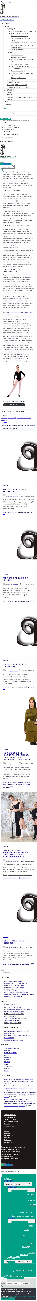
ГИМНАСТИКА (8, 132)
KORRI (6, 1059)
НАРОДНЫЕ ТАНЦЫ (10, 125)
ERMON (6, 1055)
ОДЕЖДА (12, 1187)
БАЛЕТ (6, 122)
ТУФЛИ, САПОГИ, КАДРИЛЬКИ (14, 1014)
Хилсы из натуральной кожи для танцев (22, 74)
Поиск (2, 970)
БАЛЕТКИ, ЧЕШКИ (10, 1005)
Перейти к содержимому (8, 2)
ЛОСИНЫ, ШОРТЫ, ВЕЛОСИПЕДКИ (15, 983)
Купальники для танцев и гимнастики (24, 31)
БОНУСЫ (7, 23)
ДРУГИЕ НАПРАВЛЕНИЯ (11, 134)
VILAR (6, 1071)
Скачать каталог (7, 137)
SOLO (6, 1064)
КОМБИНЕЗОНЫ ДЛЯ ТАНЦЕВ (14, 988)
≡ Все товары (6, 163)
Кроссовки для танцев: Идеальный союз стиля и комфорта (16, 418)
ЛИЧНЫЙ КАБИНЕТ (14, 1276)
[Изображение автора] (4, 496)
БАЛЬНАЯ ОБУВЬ (10, 1016)
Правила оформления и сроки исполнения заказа (22, 98)
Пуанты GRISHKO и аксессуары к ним (23, 60)
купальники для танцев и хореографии (19, 312)
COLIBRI (7, 1050)
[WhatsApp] (1, 119)
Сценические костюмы (19, 49)
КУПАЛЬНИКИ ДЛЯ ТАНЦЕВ (13, 981)
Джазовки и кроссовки (18, 57)
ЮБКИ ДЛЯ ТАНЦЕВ (10, 990)
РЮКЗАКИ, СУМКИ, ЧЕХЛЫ (17, 85)
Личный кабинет (9, 1126)
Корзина (7, 104)
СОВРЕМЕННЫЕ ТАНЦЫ (11, 127)
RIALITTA (7, 1062)
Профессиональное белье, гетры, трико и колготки (22, 46)
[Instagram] (3, 119)
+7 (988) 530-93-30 (10, 1119)
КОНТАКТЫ (8, 101)
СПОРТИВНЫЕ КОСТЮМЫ (13, 996)
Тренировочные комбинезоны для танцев (22, 39)
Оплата (9, 92)
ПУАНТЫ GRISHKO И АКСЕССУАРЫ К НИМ (18, 1009)
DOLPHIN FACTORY (10, 1053)
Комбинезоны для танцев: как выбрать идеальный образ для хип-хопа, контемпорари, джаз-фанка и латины (20, 1095)
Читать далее (17, 601)
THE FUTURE (8, 1066)
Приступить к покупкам (14, 404)
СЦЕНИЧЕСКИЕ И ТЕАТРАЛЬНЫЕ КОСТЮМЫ (19, 994)
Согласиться (8, 1298)
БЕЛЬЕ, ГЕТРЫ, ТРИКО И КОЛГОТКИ (16, 992)
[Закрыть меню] (1, 1175)
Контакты (7, 1124)
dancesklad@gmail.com (11, 1121)
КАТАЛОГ (9, 1181)
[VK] (9, 119)
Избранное (7, 1140)
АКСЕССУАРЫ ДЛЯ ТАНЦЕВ (13, 1040)
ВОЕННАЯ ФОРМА (13, 82)
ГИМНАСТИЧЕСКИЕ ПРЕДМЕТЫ (18, 87)
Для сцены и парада (18, 71)
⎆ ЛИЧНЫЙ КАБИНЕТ (7, 141)
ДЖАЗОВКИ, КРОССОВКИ (12, 1007)
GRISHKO (7, 1057)
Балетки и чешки (17, 55)
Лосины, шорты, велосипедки (21, 33)
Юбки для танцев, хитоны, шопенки (23, 42)
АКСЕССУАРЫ (12, 80)
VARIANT (7, 1068)
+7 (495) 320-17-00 (10, 1117)
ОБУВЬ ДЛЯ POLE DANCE (12, 1023)
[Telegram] (6, 119)
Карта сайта (8, 1142)
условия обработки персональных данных (21, 1296)
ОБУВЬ (11, 1218)
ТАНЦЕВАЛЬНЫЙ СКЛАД (12, 1048)
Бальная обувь (16, 68)
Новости (5, 485)
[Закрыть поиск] (4, 1280)
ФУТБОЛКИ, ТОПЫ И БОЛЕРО (14, 985)
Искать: (3, 1283)
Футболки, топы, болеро (19, 36)
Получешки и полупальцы (20, 64)
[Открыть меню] (2, 160)
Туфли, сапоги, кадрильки (20, 66)
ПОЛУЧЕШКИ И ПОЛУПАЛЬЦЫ (14, 1011)
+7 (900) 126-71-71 (10, 1115)
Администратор (13, 496)
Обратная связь (9, 1135)
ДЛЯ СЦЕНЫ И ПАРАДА (12, 1020)
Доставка (10, 94)
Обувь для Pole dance (18, 78)
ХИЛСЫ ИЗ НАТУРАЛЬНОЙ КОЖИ (15, 1018)
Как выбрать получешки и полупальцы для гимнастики (18, 424)
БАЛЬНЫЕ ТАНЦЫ (9, 129)
